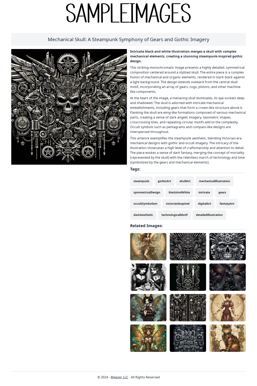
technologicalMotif (174, 215)
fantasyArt (227, 203)
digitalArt (204, 203)
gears (222, 192)
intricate (204, 192)
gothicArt (164, 181)
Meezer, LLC (119, 377)
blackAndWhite (179, 192)
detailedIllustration (209, 215)
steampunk (141, 181)
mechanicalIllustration (214, 181)
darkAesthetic (143, 215)
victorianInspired (178, 203)
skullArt (185, 181)
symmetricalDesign (147, 192)
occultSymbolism (145, 203)
